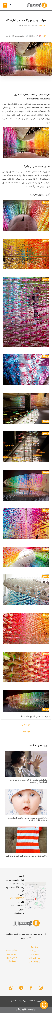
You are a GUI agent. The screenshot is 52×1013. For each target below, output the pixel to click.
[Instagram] (41, 988)
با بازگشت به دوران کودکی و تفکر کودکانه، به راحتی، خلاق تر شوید (27, 819)
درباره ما (34, 947)
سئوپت (8, 1001)
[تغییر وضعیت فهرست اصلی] (5, 5)
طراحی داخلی (11, 950)
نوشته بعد (26, 731)
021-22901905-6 (17, 898)
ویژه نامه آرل (34, 958)
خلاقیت (40, 25)
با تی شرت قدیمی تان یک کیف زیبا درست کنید (26, 856)
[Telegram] (21, 988)
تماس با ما (34, 950)
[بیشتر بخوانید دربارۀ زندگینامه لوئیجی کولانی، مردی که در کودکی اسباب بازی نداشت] (26, 763)
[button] (11, 5)
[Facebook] (31, 988)
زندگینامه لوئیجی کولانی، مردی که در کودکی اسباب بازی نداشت (28, 781)
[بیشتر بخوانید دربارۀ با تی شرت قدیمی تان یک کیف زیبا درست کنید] (26, 839)
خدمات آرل (11, 961)
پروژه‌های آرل (34, 961)
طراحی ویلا (11, 954)
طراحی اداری (11, 957)
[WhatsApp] (11, 988)
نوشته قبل (26, 724)
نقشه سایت (34, 954)
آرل (44, 25)
